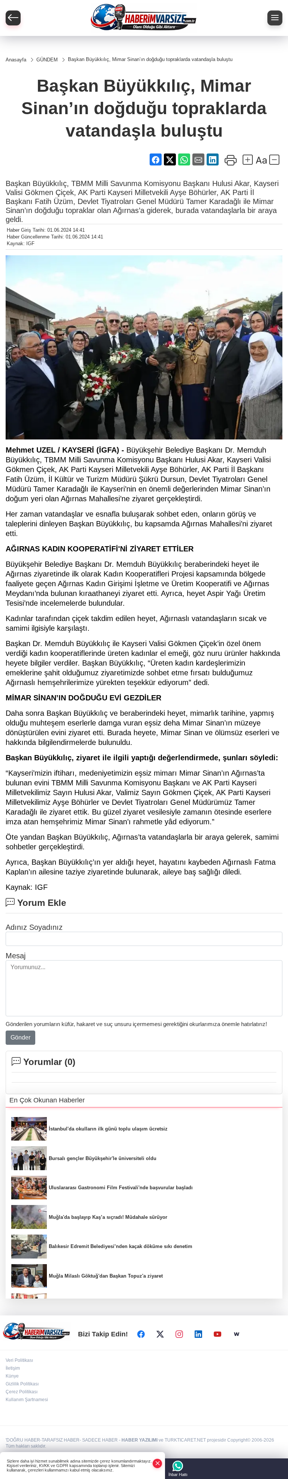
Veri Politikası (19, 1360)
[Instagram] (179, 1334)
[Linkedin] (198, 1334)
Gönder (20, 1037)
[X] (160, 1334)
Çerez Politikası (22, 1391)
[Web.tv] (236, 1334)
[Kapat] (157, 1463)
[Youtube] (217, 1334)
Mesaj (16, 956)
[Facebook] (141, 1334)
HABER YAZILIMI (140, 1440)
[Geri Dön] (13, 17)
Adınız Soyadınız (34, 927)
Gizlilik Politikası (22, 1384)
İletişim (13, 1368)
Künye (12, 1376)
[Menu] (274, 17)
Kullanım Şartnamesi (27, 1399)
